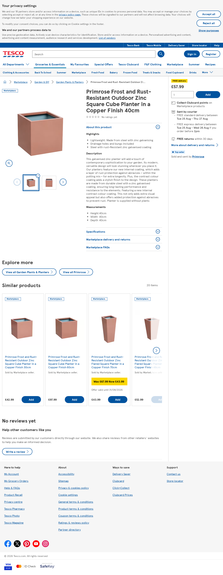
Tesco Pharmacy (14, 509)
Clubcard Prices (123, 495)
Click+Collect (121, 488)
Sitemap (63, 481)
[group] (23, 350)
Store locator (175, 481)
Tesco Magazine (14, 523)
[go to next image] (63, 182)
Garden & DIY (41, 82)
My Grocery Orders (16, 481)
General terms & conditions (75, 502)
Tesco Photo (12, 516)
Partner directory (69, 530)
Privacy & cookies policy (73, 488)
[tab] (31, 182)
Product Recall (13, 495)
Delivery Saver (121, 474)
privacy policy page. (70, 14)
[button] (133, 45)
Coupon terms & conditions (75, 516)
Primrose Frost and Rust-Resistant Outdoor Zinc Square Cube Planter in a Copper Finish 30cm (21, 362)
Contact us (173, 474)
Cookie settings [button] (68, 495)
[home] (5, 82)
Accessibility (66, 474)
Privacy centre (13, 502)
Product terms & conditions (75, 509)
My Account (11, 474)
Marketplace (21, 82)
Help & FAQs (12, 488)
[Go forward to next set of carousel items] (156, 350)
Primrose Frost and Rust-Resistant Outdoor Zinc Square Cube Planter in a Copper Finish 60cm (64, 362)
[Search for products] (160, 53)
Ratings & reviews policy (73, 523)
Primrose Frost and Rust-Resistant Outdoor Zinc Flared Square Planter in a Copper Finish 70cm (107, 362)
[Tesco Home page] (13, 54)
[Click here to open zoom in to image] (9, 163)
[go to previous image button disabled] (17, 182)
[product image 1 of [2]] (40, 132)
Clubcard (118, 481)
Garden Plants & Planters (70, 82)
